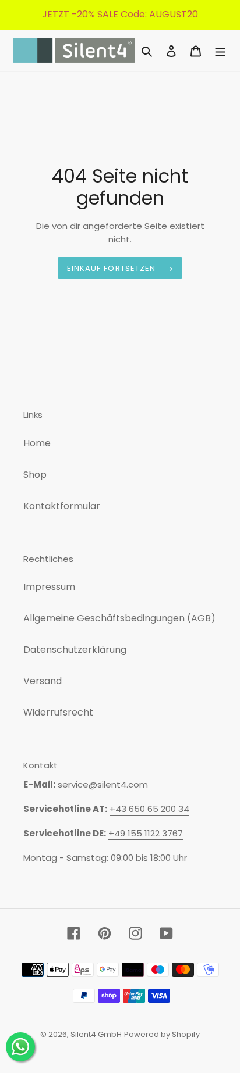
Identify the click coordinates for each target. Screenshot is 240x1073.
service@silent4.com (103, 784)
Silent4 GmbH (96, 1034)
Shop (35, 474)
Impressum (49, 586)
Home (37, 443)
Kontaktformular (61, 506)
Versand (42, 681)
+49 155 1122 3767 (145, 833)
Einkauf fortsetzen (111, 268)
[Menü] (220, 50)
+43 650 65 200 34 (149, 809)
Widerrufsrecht (58, 712)
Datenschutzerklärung (74, 649)
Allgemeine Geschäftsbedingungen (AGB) (119, 618)
